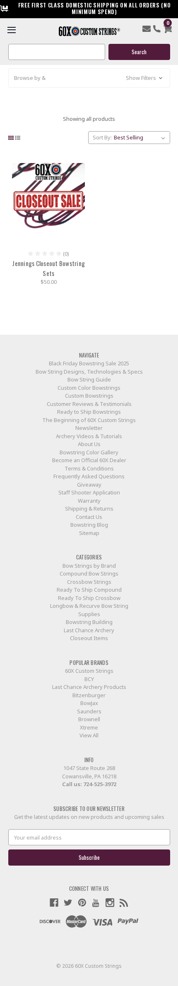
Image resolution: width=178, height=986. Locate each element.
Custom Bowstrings (89, 395)
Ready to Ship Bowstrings (89, 411)
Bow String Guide (89, 379)
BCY (89, 679)
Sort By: (102, 137)
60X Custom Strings (89, 670)
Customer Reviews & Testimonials (89, 404)
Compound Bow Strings (89, 573)
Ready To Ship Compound (89, 589)
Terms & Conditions (89, 468)
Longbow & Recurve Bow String (89, 605)
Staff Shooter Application (89, 492)
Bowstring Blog (89, 524)
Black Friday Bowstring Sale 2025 (89, 363)
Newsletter (89, 428)
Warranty (89, 500)
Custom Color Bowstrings (89, 387)
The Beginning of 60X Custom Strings (89, 420)
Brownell (89, 719)
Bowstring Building (89, 622)
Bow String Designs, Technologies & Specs (89, 371)
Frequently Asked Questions (89, 476)
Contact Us (89, 517)
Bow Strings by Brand (89, 565)
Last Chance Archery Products (89, 687)
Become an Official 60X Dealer (89, 460)
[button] (89, 78)
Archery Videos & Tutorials (89, 436)
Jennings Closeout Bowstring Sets (48, 268)
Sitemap (89, 533)
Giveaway (89, 484)
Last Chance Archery (89, 630)
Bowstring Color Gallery (89, 452)
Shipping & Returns (89, 508)
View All (89, 735)
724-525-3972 (99, 784)
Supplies (89, 614)
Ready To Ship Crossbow (89, 598)
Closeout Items (89, 638)
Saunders (89, 711)
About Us (89, 444)
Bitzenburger (89, 695)
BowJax (89, 703)
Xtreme (89, 727)
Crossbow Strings (89, 581)
